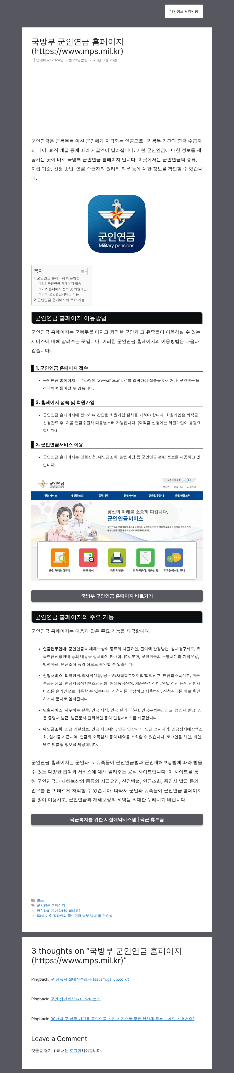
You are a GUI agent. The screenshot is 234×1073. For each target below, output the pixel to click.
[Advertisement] (117, 102)
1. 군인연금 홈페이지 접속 (62, 283)
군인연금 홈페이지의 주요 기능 (61, 300)
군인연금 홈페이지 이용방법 (58, 278)
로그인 (75, 1050)
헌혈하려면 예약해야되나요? (59, 910)
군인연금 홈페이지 (51, 905)
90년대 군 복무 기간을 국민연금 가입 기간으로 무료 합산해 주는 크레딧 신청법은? (122, 1019)
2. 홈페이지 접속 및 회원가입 (66, 289)
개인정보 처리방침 (184, 11)
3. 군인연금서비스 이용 (62, 294)
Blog (40, 900)
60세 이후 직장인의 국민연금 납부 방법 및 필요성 (74, 915)
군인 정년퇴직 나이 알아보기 (76, 999)
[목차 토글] (81, 271)
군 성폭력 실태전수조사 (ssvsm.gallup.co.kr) (90, 979)
